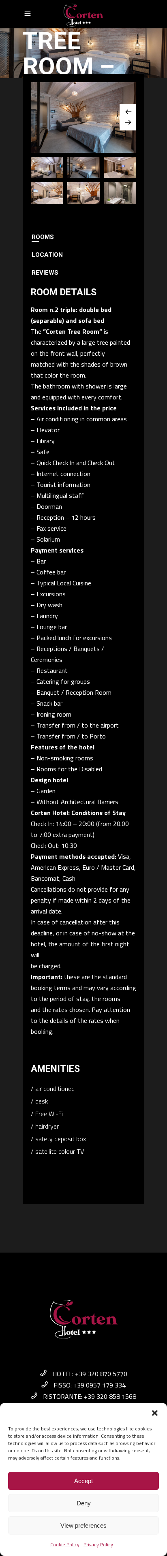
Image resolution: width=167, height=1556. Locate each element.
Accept (83, 1480)
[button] (155, 1413)
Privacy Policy (98, 1544)
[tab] (83, 237)
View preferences (83, 1525)
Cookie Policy (64, 1544)
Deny (84, 1503)
